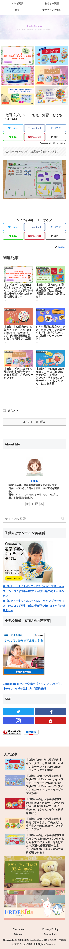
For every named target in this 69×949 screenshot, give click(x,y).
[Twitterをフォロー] (27, 504)
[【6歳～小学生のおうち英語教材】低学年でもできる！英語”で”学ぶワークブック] (51, 75)
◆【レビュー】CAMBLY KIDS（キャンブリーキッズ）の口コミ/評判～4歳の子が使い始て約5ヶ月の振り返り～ (34, 605)
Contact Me (50, 934)
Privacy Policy (50, 929)
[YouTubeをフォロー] (42, 504)
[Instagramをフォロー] (37, 504)
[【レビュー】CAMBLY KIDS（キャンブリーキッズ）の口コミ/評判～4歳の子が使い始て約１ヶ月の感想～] (17, 55)
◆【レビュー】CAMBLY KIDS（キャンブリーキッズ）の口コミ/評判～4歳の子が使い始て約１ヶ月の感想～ (33, 591)
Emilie (34, 480)
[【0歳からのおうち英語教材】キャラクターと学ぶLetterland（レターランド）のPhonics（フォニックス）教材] (51, 55)
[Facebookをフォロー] (32, 504)
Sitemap (18, 934)
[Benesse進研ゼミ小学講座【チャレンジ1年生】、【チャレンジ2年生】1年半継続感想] (51, 95)
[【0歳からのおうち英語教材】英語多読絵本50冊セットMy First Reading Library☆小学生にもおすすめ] (17, 75)
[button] (63, 519)
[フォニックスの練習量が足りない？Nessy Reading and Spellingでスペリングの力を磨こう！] (17, 95)
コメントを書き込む (34, 421)
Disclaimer (19, 929)
